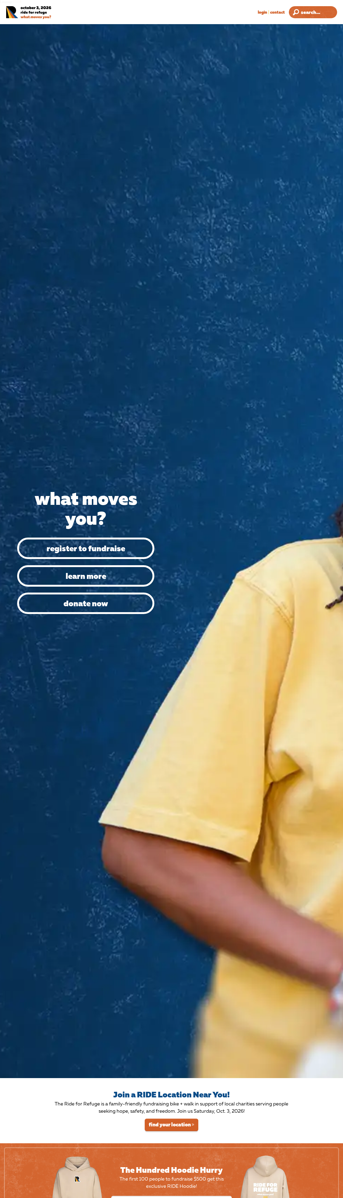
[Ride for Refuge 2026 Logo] (41, 12)
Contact (277, 12)
